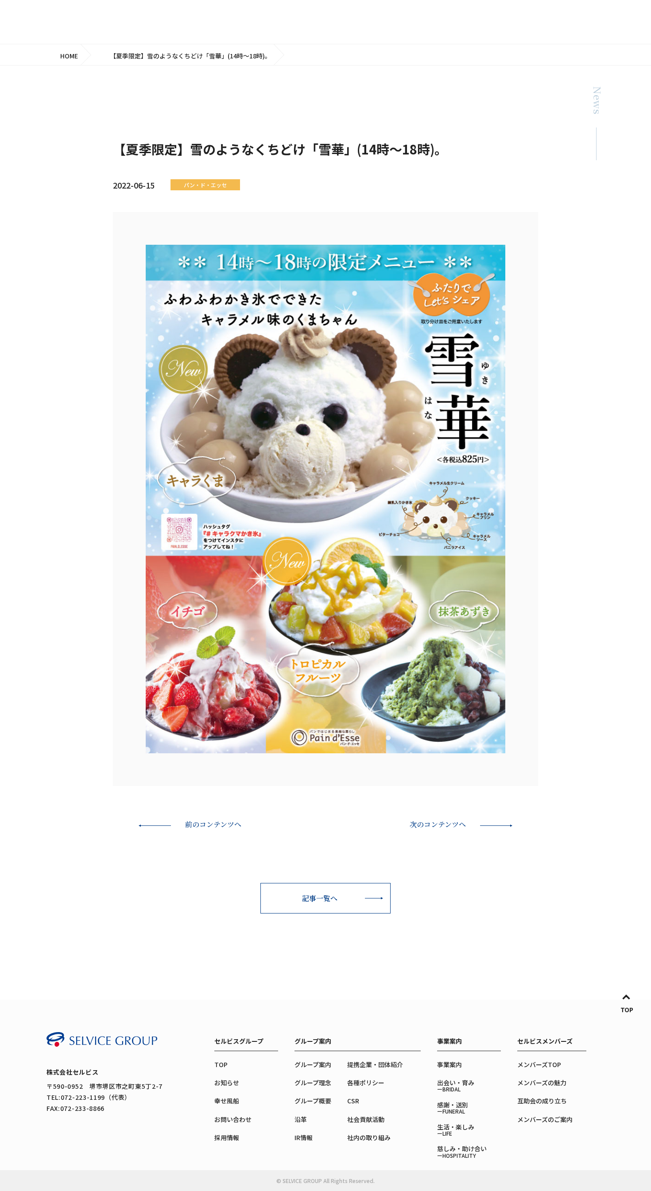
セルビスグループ (239, 1041)
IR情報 (303, 1137)
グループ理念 (312, 1082)
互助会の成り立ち (542, 1100)
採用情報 (226, 1137)
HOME (69, 55)
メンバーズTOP (539, 1064)
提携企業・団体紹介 (375, 1064)
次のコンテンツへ (438, 824)
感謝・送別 (452, 1107)
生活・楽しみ (455, 1129)
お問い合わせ (233, 1119)
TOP (626, 1009)
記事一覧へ (319, 898)
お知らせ (226, 1082)
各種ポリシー (365, 1082)
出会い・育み (455, 1085)
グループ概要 (312, 1100)
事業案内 (449, 1041)
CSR (353, 1100)
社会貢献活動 (365, 1119)
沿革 (300, 1119)
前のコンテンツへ (213, 824)
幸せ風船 (226, 1100)
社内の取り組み (369, 1137)
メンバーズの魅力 (541, 1082)
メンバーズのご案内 (545, 1119)
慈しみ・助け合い (462, 1151)
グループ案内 (312, 1041)
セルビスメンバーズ (545, 1041)
